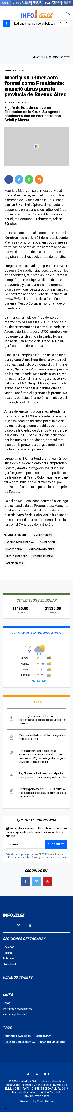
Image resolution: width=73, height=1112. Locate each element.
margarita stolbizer (41, 549)
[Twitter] (36, 881)
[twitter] (19, 179)
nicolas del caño (16, 556)
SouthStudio (45, 1101)
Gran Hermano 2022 (52, 1042)
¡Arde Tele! (9, 964)
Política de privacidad (17, 857)
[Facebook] (25, 881)
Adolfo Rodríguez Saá (33, 468)
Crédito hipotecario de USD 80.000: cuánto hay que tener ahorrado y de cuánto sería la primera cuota (42, 793)
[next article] (60, 23)
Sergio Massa (14, 563)
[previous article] (66, 23)
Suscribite (56, 844)
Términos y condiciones (17, 1008)
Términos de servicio (55, 857)
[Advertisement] (36, 40)
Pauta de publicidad (15, 1014)
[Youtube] (47, 881)
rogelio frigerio (43, 556)
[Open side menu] (4, 13)
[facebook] (8, 179)
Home (6, 1003)
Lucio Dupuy (43, 1036)
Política (7, 953)
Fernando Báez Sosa (18, 1036)
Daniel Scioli (23, 369)
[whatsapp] (29, 179)
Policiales (8, 958)
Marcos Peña (14, 549)
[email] (39, 179)
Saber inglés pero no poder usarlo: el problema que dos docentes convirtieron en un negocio (42, 720)
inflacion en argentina (20, 1042)
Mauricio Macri (43, 535)
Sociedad (8, 947)
